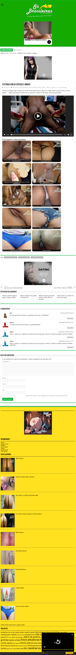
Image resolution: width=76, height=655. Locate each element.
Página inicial (4, 53)
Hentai (2, 448)
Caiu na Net (11, 632)
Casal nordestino (53, 632)
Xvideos (3, 445)
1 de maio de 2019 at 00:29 (67, 313)
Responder (70, 318)
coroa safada (11, 637)
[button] (38, 116)
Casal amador (40, 632)
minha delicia (38, 643)
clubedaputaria (29, 635)
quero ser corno (11, 648)
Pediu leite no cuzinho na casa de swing (65, 296)
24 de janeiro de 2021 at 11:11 (66, 341)
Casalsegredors (6, 635)
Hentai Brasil (4, 450)
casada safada (19, 632)
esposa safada (14, 640)
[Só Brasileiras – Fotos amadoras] (38, 10)
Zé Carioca (6, 87)
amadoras (4, 632)
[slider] (36, 134)
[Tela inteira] (71, 135)
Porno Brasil (4, 447)
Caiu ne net (12, 53)
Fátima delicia (26, 643)
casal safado (63, 632)
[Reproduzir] (5, 135)
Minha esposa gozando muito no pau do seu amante (46, 297)
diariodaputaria (19, 637)
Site (3, 390)
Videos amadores (32, 87)
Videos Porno (4, 444)
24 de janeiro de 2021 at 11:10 (66, 331)
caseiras (14, 635)
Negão (12, 322)
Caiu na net (4, 451)
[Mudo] (68, 135)
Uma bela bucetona (19, 50)
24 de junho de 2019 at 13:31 (66, 322)
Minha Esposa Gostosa (8, 646)
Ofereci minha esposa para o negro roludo (9, 296)
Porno (2, 442)
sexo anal (20, 649)
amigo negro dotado (11, 257)
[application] (38, 116)
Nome (4, 378)
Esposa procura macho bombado (13, 287)
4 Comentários (53, 87)
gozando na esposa (37, 257)
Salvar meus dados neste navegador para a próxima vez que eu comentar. (47, 395)
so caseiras (30, 648)
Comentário (6, 361)
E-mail (4, 384)
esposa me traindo (24, 257)
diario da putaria (32, 637)
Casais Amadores (23, 87)
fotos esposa (16, 643)
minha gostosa (33, 646)
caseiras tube (20, 634)
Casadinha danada (29, 632)
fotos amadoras (30, 639)
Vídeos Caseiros (42, 87)
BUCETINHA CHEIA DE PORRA (63, 287)
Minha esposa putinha (21, 645)
